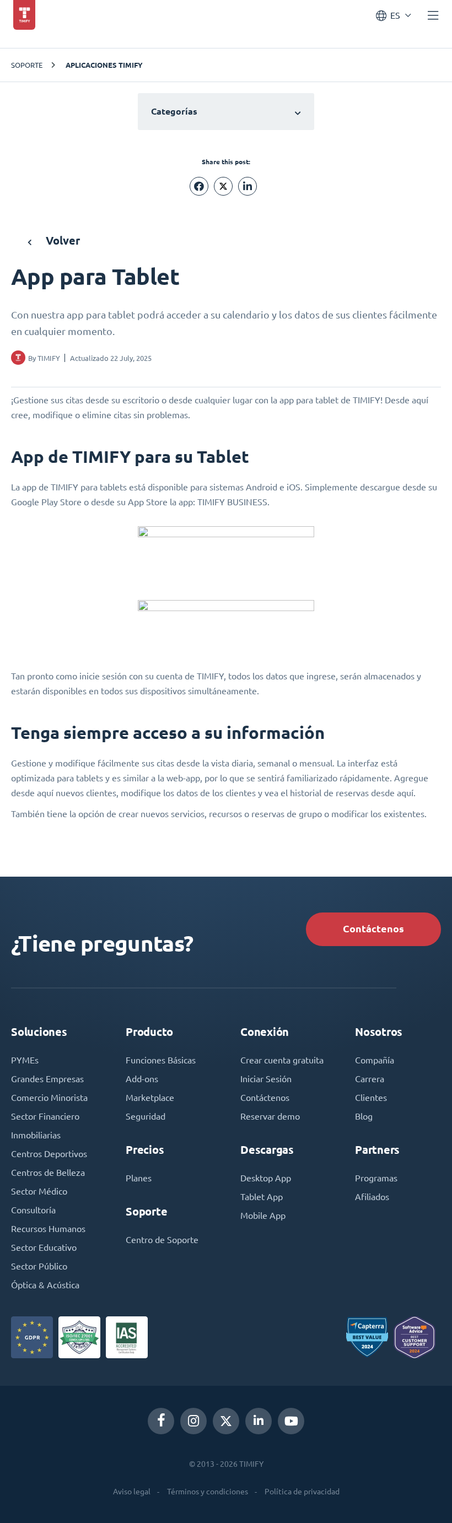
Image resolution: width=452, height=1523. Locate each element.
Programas (376, 1178)
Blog (364, 1116)
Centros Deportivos (49, 1154)
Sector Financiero (45, 1116)
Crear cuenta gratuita (282, 1060)
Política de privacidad (302, 1491)
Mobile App (263, 1215)
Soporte (26, 65)
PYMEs (25, 1060)
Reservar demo (270, 1116)
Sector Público (39, 1266)
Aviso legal (131, 1491)
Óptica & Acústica (45, 1285)
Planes (139, 1178)
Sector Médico (39, 1191)
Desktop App (265, 1178)
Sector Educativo (44, 1247)
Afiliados (372, 1197)
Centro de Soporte (162, 1240)
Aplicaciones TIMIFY (104, 65)
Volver (61, 240)
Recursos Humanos (48, 1229)
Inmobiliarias (36, 1135)
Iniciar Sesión (266, 1079)
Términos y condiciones (207, 1491)
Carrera (369, 1079)
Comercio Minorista (49, 1098)
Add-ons (142, 1079)
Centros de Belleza (48, 1173)
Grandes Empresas (47, 1079)
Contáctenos (373, 929)
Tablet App (261, 1197)
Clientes (371, 1098)
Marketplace (150, 1098)
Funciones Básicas (161, 1060)
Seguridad (145, 1116)
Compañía (374, 1060)
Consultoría (33, 1210)
